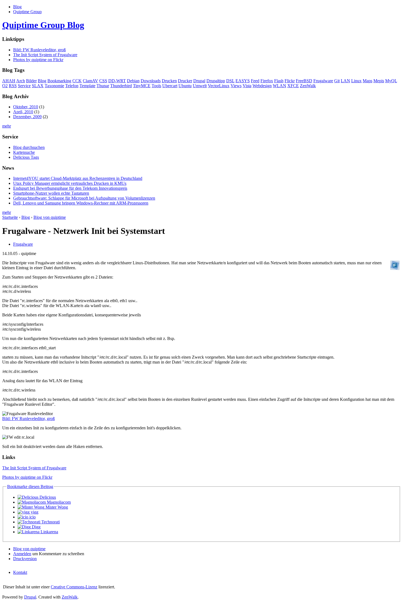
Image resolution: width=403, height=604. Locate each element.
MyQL (391, 80)
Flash (278, 80)
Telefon (71, 85)
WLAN (279, 85)
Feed (255, 80)
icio (32, 517)
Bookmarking (59, 80)
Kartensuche (24, 152)
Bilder (31, 80)
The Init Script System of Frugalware (45, 54)
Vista (247, 85)
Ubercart (169, 85)
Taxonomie (54, 85)
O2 (5, 85)
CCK (77, 80)
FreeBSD (304, 80)
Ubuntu (185, 85)
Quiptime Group (27, 11)
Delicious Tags (26, 157)
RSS (13, 85)
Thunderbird (121, 85)
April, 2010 (23, 111)
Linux (356, 80)
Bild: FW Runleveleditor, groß (39, 49)
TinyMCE (142, 85)
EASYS (242, 80)
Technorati (50, 522)
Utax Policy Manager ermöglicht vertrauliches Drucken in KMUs (69, 183)
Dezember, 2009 (27, 116)
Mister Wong (56, 507)
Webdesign (262, 85)
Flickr (290, 80)
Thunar (103, 85)
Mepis (378, 80)
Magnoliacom (58, 502)
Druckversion (25, 558)
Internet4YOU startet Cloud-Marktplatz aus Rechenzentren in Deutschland (77, 178)
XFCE (293, 85)
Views (236, 85)
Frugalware (323, 80)
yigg (34, 512)
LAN (345, 80)
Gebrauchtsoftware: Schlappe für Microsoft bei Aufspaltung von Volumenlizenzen (84, 198)
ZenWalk (308, 85)
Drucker (185, 80)
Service (24, 85)
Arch (20, 80)
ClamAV (90, 80)
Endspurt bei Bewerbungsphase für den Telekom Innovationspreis (70, 188)
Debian (133, 80)
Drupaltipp (215, 80)
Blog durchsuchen (29, 147)
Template (87, 85)
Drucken (169, 80)
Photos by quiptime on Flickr (38, 59)
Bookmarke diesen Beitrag (30, 486)
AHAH (8, 80)
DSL (230, 80)
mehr (6, 126)
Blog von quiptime (49, 217)
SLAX (38, 85)
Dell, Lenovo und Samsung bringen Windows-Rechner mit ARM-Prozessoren (80, 203)
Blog (17, 6)
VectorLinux (218, 85)
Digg (36, 526)
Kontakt (20, 572)
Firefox (266, 80)
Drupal (199, 80)
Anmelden (22, 553)
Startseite (10, 217)
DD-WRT (117, 80)
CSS (103, 80)
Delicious (47, 497)
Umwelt (200, 85)
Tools (156, 85)
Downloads (151, 80)
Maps (367, 80)
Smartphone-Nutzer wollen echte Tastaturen (51, 193)
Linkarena (48, 531)
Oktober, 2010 (25, 106)
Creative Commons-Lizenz (74, 587)
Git (337, 80)
